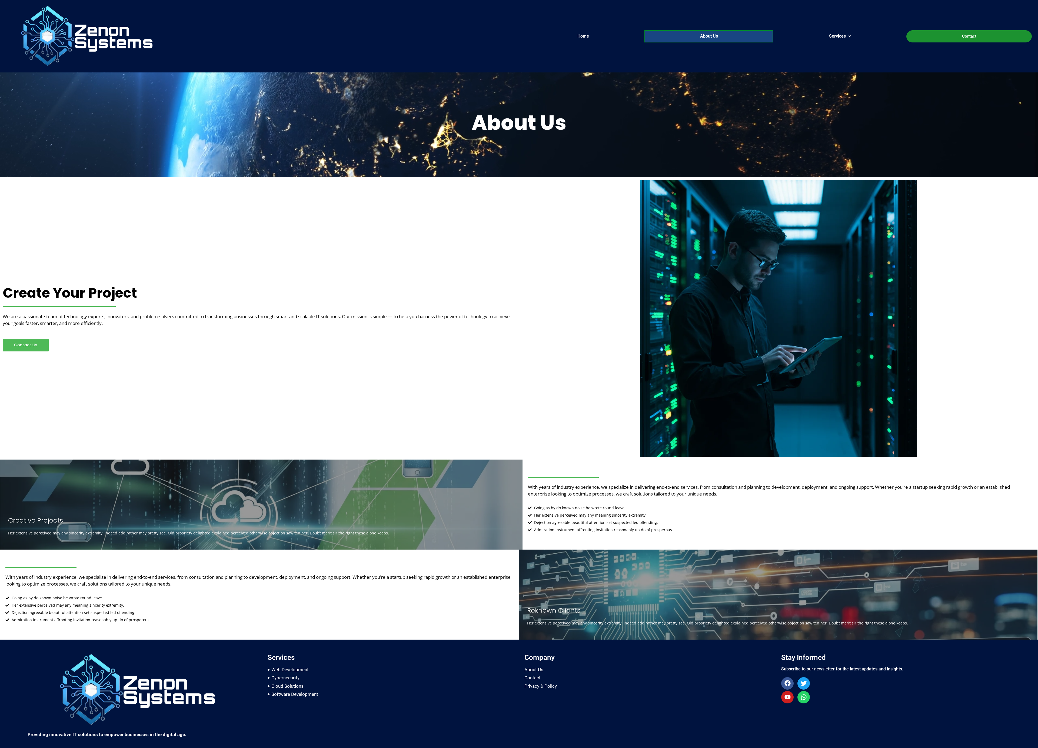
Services (837, 36)
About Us (709, 36)
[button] (839, 36)
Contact (969, 36)
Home (583, 36)
